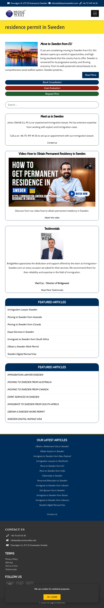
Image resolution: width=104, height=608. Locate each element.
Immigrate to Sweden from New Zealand (52, 456)
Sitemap (9, 562)
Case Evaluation (52, 88)
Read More (90, 74)
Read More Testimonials (52, 290)
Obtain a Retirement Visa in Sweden (52, 446)
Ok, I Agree (52, 597)
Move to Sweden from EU (56, 44)
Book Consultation (52, 82)
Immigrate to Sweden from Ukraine (52, 485)
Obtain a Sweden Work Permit (23, 346)
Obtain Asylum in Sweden (52, 451)
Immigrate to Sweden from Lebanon (52, 500)
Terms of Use (11, 566)
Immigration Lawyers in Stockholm (52, 461)
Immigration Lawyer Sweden (22, 309)
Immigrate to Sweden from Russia (52, 495)
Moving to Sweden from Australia (24, 317)
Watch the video (52, 217)
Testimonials (11, 569)
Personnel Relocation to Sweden (52, 480)
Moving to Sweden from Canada (24, 324)
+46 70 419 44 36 (90, 3)
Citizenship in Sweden (52, 475)
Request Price (52, 93)
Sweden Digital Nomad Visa (21, 354)
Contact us (52, 142)
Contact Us (52, 514)
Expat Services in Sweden (20, 331)
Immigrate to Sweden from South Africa (28, 339)
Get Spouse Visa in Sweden (52, 490)
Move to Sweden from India (52, 471)
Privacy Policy (11, 559)
